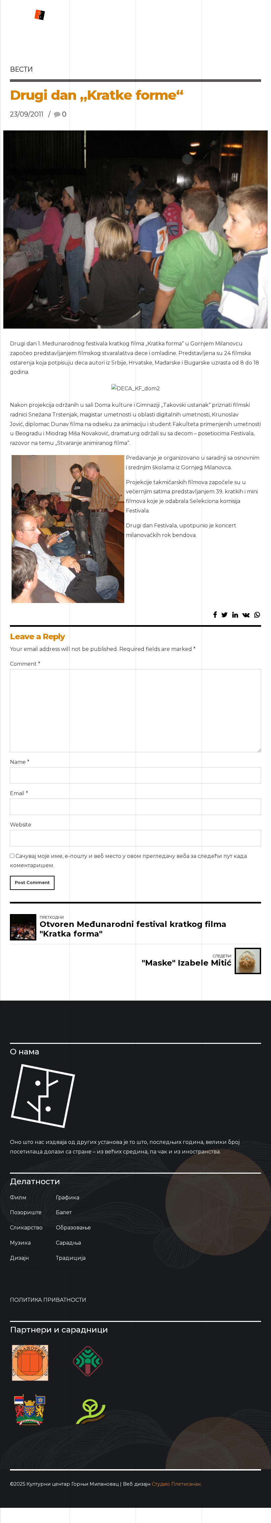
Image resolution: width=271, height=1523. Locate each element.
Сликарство (26, 1227)
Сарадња (68, 1243)
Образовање (73, 1227)
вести (21, 69)
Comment (25, 664)
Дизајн (19, 1258)
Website (20, 825)
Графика (67, 1197)
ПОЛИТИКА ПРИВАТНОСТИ (48, 1300)
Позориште (26, 1212)
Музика (20, 1243)
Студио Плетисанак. (177, 1484)
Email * (19, 793)
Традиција (71, 1258)
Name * (19, 762)
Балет (64, 1212)
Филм (18, 1197)
